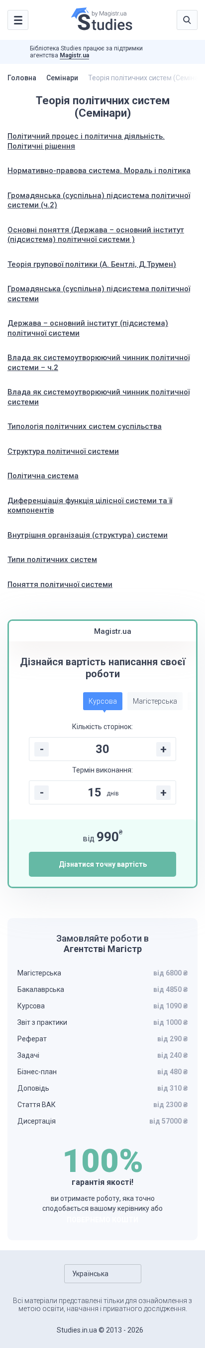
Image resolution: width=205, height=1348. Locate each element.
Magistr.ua (74, 55)
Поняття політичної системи (59, 584)
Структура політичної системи (63, 451)
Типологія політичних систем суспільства (84, 426)
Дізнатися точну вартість (103, 864)
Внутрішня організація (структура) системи (87, 535)
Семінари (62, 78)
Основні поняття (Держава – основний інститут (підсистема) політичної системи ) (95, 234)
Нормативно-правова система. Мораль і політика (99, 170)
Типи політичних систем (52, 559)
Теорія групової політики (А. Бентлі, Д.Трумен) (91, 264)
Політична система (43, 475)
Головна (21, 78)
